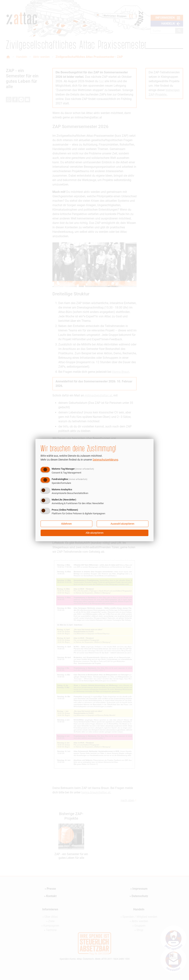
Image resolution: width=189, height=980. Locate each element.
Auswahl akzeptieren (122, 523)
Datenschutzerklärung (105, 459)
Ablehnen (66, 523)
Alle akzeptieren (95, 532)
